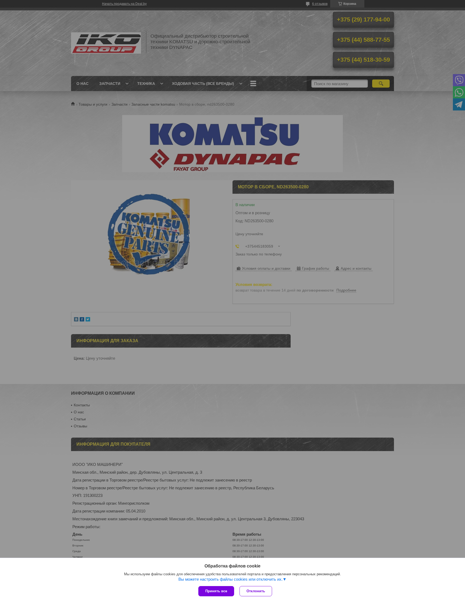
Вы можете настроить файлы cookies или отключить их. (230, 579)
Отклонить (255, 591)
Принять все (216, 591)
